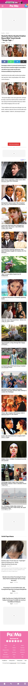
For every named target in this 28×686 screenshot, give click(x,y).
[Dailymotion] (21, 641)
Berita (7, 33)
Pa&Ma (3, 33)
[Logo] (14, 6)
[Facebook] (7, 641)
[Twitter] (13, 641)
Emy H (11, 582)
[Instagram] (10, 641)
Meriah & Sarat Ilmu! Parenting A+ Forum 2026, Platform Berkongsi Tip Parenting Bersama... (14, 578)
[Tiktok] (15, 641)
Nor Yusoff (3, 566)
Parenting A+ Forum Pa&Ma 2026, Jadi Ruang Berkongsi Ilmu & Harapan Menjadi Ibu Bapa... (14, 589)
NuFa (4, 42)
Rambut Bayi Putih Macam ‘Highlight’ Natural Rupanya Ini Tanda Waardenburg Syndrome (13, 562)
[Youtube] (18, 641)
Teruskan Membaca (14, 144)
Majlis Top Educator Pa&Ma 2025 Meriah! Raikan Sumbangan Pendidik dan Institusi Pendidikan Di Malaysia (14, 600)
